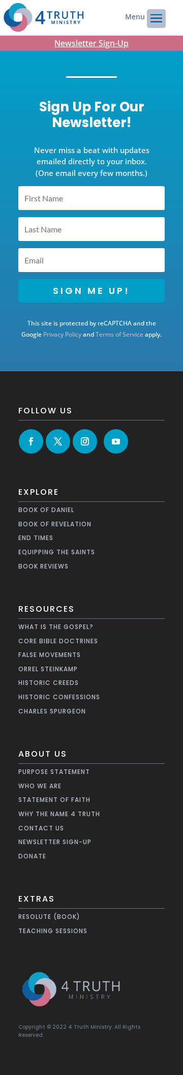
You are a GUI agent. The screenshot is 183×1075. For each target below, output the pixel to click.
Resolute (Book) (49, 916)
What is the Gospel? (56, 626)
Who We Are (40, 786)
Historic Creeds (48, 682)
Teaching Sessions (52, 931)
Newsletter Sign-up (55, 842)
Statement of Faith (54, 799)
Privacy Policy (62, 334)
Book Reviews (43, 566)
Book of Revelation (55, 524)
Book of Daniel (46, 509)
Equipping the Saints (56, 552)
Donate (32, 856)
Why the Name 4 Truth (59, 814)
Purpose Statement (54, 771)
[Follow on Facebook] (31, 441)
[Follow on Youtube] (116, 441)
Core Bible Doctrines (58, 641)
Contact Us (41, 828)
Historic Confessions (59, 697)
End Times (35, 537)
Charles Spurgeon (52, 711)
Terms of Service (119, 334)
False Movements (49, 654)
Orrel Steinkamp (48, 669)
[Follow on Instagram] (85, 441)
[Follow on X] (58, 441)
